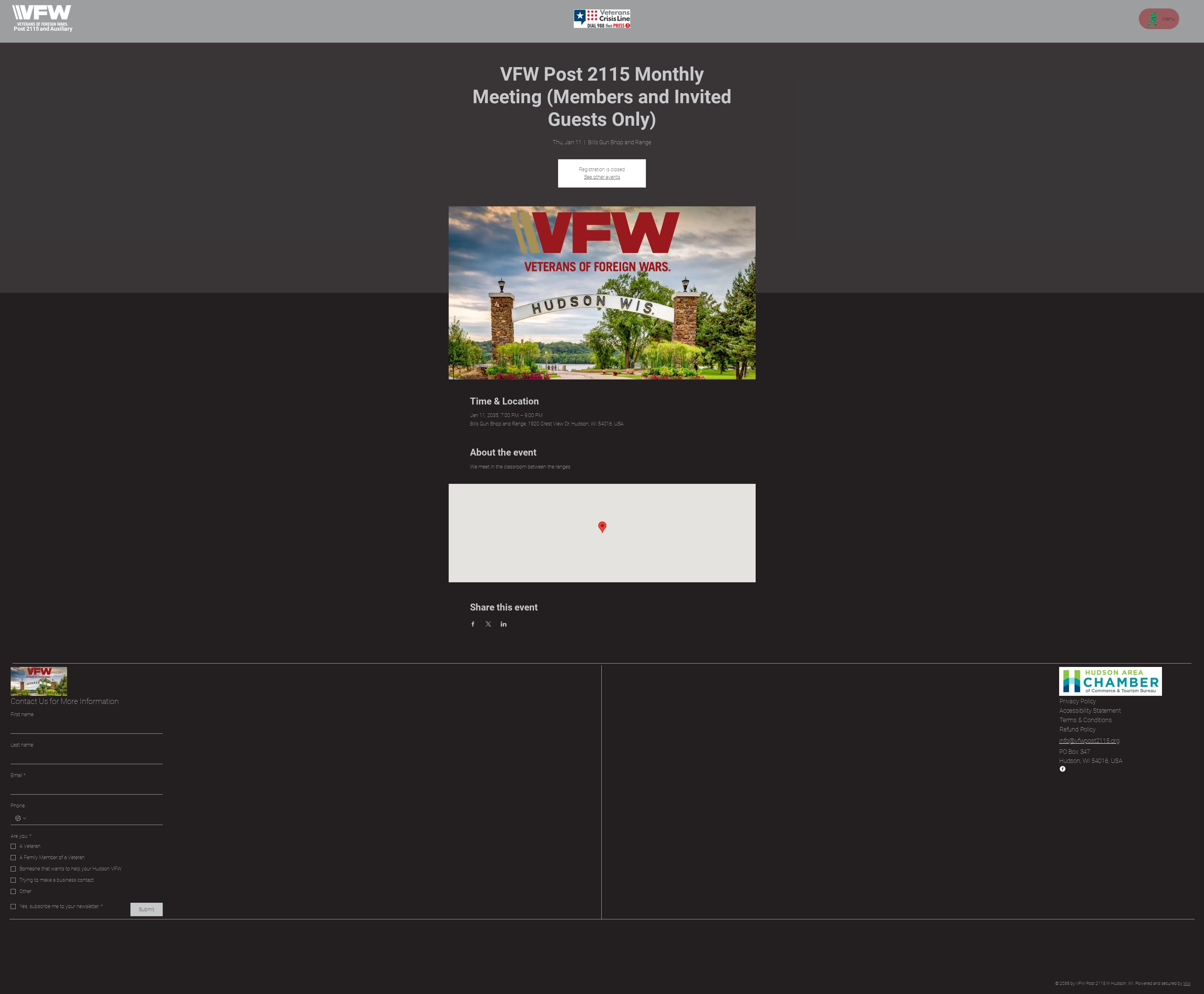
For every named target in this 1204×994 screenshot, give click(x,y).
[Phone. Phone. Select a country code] (20, 818)
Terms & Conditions (1085, 720)
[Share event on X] (488, 624)
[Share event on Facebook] (473, 624)
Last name (22, 745)
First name (22, 714)
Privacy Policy (1077, 701)
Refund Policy (1077, 729)
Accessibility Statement (1090, 710)
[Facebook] (1062, 768)
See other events (602, 177)
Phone (18, 806)
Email (18, 775)
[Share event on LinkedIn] (504, 624)
